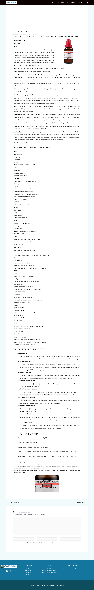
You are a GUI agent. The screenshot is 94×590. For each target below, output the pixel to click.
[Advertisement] (47, 20)
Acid (19, 43)
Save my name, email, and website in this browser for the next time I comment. (34, 542)
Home (52, 2)
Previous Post (15, 502)
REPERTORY (60, 2)
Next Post (80, 502)
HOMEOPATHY (71, 2)
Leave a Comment (17, 34)
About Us (81, 2)
